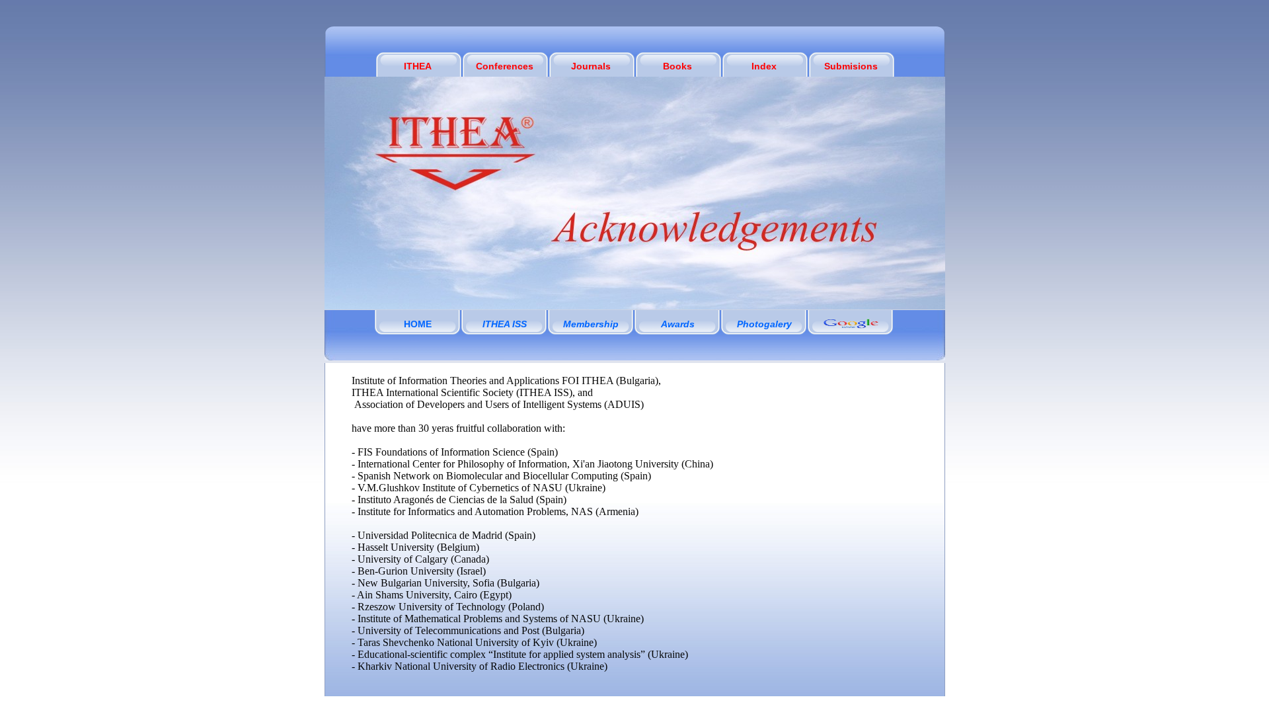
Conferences (504, 66)
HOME (418, 324)
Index (764, 66)
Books (677, 66)
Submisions (851, 66)
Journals (591, 66)
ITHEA (418, 66)
